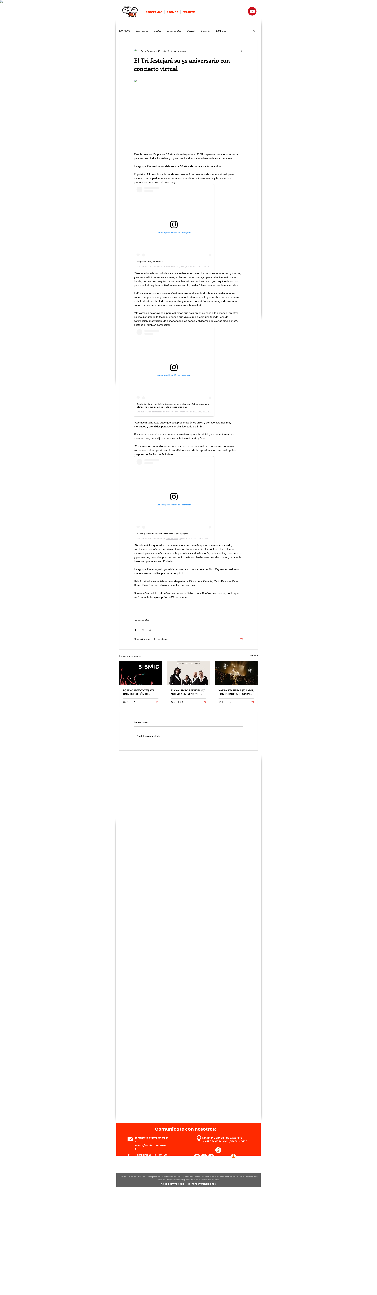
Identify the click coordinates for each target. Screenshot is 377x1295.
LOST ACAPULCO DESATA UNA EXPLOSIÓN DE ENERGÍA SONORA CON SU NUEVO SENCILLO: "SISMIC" (140, 692)
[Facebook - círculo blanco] (204, 1156)
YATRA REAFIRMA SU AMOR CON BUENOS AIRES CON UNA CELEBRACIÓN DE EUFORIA (236, 692)
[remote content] (188, 227)
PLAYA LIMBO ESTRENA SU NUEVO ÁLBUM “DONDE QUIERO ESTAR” (188, 692)
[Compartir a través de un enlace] (157, 630)
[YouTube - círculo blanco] (197, 1156)
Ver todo (254, 655)
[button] (254, 31)
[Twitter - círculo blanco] (211, 1156)
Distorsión (205, 31)
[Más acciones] (241, 51)
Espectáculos (142, 31)
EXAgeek (191, 31)
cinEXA (157, 31)
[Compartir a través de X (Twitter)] (142, 630)
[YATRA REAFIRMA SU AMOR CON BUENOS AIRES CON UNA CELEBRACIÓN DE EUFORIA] (236, 673)
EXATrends (221, 31)
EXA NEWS (124, 31)
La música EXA (174, 31)
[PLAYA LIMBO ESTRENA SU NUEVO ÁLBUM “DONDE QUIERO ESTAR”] (188, 673)
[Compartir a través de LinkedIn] (149, 630)
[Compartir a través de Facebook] (135, 630)
